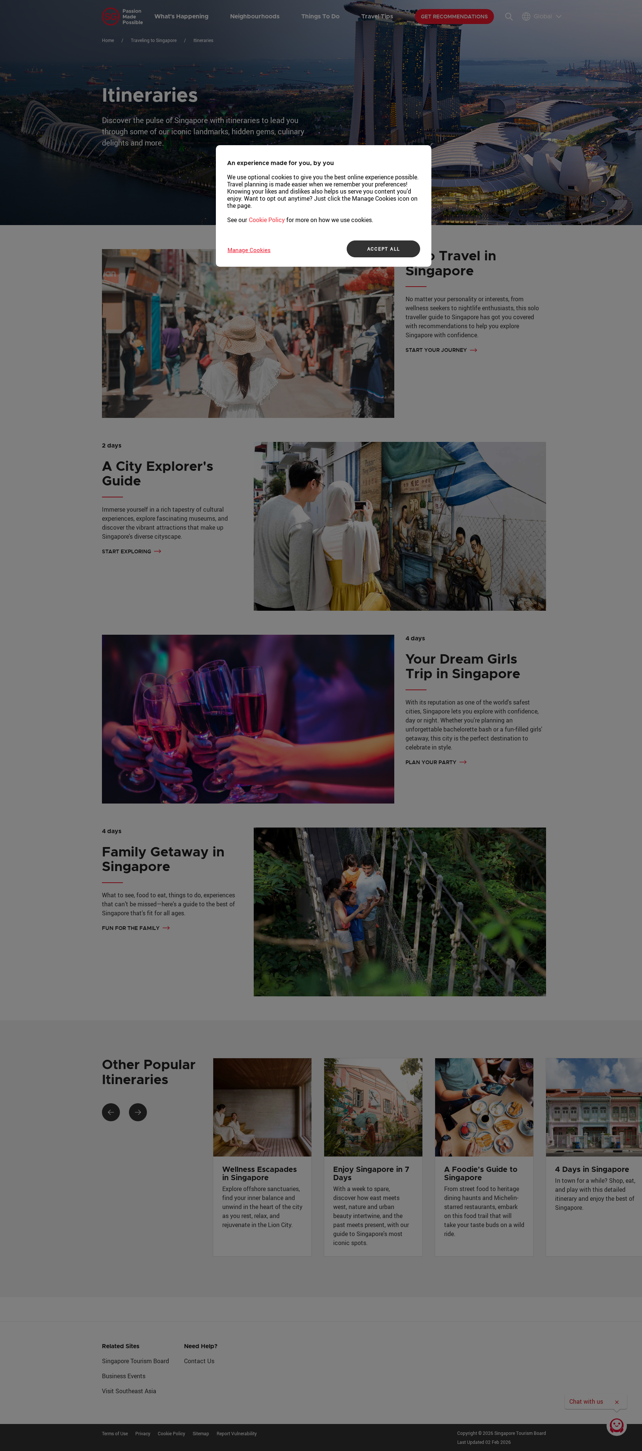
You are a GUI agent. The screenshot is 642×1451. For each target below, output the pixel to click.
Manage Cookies (249, 250)
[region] (323, 206)
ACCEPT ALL (383, 249)
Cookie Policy (267, 220)
